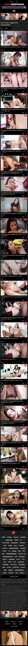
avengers (10, 572)
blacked (23, 567)
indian (5, 573)
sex (19, 551)
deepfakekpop (11, 554)
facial (18, 559)
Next (17, 532)
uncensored (19, 570)
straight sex (22, 553)
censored (22, 564)
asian (16, 540)
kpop (3, 537)
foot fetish (5, 542)
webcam (5, 559)
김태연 (15, 545)
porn (3, 567)
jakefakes (4, 548)
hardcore (9, 540)
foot (23, 559)
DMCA (20, 624)
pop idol (22, 543)
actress (5, 564)
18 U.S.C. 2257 (14, 626)
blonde (23, 548)
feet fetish (13, 564)
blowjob (16, 567)
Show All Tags (14, 576)
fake (5, 570)
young (9, 537)
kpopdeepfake (8, 556)
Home (6, 621)
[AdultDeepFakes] (14, 4)
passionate (14, 542)
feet (14, 562)
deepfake (22, 556)
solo (5, 545)
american (21, 562)
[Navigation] (14, 11)
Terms (14, 624)
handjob (21, 545)
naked (14, 551)
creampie (12, 559)
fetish (9, 567)
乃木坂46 (4, 551)
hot (9, 551)
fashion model (14, 548)
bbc (21, 540)
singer (10, 561)
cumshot (16, 537)
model (10, 570)
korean (23, 537)
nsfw (3, 553)
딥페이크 (22, 573)
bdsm (15, 556)
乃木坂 (16, 572)
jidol (5, 562)
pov (23, 551)
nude (10, 545)
